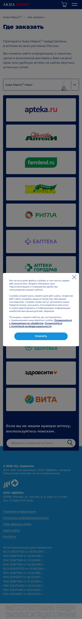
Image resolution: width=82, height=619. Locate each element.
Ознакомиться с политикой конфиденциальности (35, 325)
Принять (41, 336)
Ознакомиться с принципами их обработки (40, 322)
